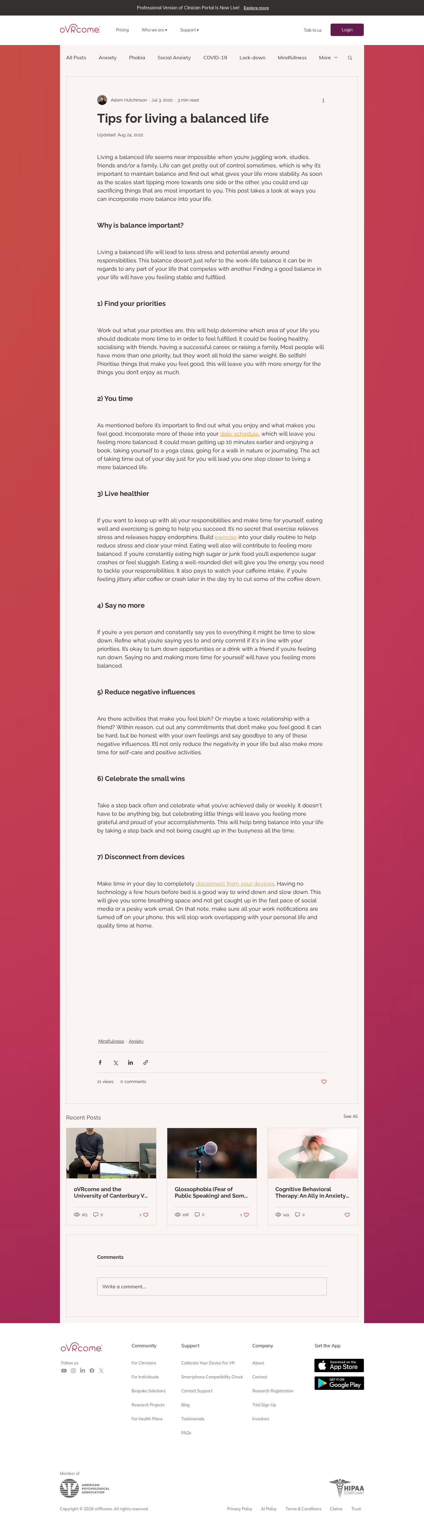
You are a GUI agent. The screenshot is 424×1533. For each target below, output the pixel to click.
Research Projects (148, 1404)
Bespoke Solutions (148, 1390)
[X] (101, 1370)
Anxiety (108, 57)
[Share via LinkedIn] (130, 1062)
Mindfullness (292, 57)
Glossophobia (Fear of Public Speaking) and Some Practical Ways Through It (211, 1192)
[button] (157, 29)
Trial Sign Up (264, 1404)
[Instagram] (73, 1370)
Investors (260, 1418)
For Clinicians (144, 1362)
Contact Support (197, 1390)
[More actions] (323, 100)
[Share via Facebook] (100, 1062)
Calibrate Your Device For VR (208, 1362)
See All (351, 1116)
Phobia (137, 57)
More (325, 57)
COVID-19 (215, 57)
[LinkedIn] (82, 1370)
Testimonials (192, 1418)
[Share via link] (146, 1062)
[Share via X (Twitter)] (115, 1062)
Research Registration (273, 1390)
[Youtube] (64, 1370)
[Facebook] (92, 1370)
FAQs (186, 1432)
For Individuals (145, 1376)
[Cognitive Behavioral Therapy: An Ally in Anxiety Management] (313, 1153)
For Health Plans (147, 1418)
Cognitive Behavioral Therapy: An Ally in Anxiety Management (310, 1192)
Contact (259, 1376)
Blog (185, 1404)
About (258, 1362)
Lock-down (252, 57)
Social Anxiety (174, 57)
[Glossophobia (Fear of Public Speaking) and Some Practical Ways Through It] (212, 1153)
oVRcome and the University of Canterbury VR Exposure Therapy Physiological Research (111, 1192)
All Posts (76, 57)
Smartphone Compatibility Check (212, 1376)
